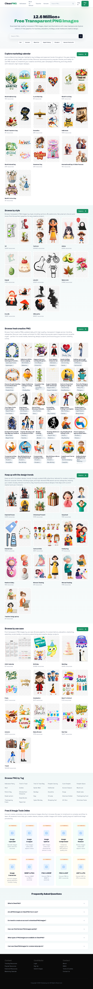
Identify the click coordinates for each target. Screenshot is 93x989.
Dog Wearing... (65, 390)
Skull (6, 788)
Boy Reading (65, 438)
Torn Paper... (9, 413)
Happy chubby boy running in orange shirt (27, 385)
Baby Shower (37, 732)
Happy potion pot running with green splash (39, 361)
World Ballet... (26, 363)
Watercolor (65, 280)
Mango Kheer (79, 413)
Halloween (23, 3)
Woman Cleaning (38, 582)
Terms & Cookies (68, 969)
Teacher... (24, 435)
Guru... (35, 413)
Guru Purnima (37, 411)
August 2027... (51, 387)
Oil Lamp (50, 796)
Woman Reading (67, 582)
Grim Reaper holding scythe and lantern (24, 409)
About (65, 963)
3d (5, 246)
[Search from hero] (81, 36)
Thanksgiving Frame (9, 801)
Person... (64, 435)
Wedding (64, 664)
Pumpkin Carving (53, 784)
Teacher (38, 3)
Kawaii (7, 280)
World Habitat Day (10, 96)
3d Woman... (78, 363)
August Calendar (52, 390)
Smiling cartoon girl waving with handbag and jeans (79, 361)
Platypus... (80, 390)
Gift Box (64, 800)
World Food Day (67, 96)
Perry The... (80, 387)
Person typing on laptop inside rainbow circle (80, 433)
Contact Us (66, 971)
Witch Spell (9, 435)
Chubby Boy (26, 390)
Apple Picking (47, 42)
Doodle (7, 314)
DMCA (64, 966)
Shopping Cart (52, 800)
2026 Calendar (9, 664)
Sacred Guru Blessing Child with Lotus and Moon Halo (38, 409)
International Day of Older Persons (72, 164)
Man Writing (22, 462)
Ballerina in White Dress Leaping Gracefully (26, 361)
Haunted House (10, 515)
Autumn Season (67, 788)
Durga (64, 792)
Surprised (65, 515)
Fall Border (51, 788)
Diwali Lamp (80, 792)
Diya (35, 796)
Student (57, 42)
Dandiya (36, 792)
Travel (7, 766)
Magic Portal (9, 438)
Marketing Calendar (11, 971)
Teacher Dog (65, 387)
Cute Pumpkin (66, 784)
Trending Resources (11, 963)
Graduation (36, 698)
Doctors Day (65, 363)
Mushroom (80, 788)
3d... (24, 387)
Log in (78, 3)
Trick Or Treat (23, 784)
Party (6, 698)
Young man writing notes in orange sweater (10, 458)
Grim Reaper (23, 413)
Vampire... (53, 365)
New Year (64, 732)
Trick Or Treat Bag (39, 784)
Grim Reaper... (24, 411)
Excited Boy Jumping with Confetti (50, 409)
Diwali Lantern (9, 796)
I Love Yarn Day (37, 96)
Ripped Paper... (10, 411)
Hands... (63, 365)
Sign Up (36, 966)
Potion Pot (38, 365)
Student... (78, 435)
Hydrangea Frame (11, 363)
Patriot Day (8, 792)
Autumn (46, 3)
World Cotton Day (10, 198)
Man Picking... (65, 411)
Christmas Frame (82, 800)
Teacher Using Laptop (12, 616)
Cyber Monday (38, 800)
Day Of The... (52, 435)
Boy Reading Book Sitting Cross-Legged (66, 433)
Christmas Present (39, 515)
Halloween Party (10, 784)
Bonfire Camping (67, 460)
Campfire (64, 462)
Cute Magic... (39, 363)
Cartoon (36, 246)
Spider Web (37, 788)
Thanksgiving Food (82, 796)
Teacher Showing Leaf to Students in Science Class (27, 433)
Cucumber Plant (39, 388)
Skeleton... (51, 438)
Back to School (31, 3)
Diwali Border (23, 798)
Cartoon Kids (37, 548)
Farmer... (63, 413)
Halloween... (53, 363)
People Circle (9, 390)
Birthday (36, 664)
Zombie (21, 788)
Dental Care (8, 548)
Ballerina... (25, 365)
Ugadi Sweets (80, 411)
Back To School (67, 698)
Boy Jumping (51, 413)
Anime (64, 246)
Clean (11, 3)
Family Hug (65, 548)
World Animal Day (10, 164)
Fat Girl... (39, 435)
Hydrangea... (9, 365)
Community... (10, 387)
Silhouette (36, 314)
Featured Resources (11, 969)
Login (35, 963)
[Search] (73, 4)
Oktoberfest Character (23, 793)
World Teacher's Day (11, 130)
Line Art (35, 280)
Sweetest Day (37, 164)
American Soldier (67, 796)
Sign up (85, 3)
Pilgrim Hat (22, 802)
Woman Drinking (39, 438)
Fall (20, 42)
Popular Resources (10, 966)
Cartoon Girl (77, 365)
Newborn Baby (9, 582)
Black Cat (36, 42)
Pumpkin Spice (81, 784)
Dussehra (36, 130)
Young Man (9, 462)
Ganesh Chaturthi (68, 42)
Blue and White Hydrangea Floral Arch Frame (12, 361)
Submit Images (38, 969)
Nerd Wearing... (80, 460)
